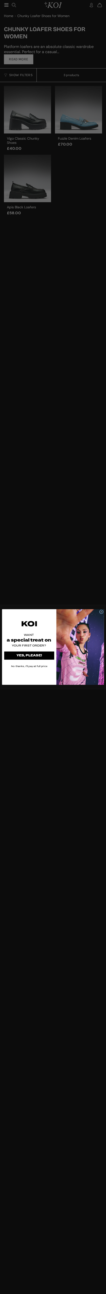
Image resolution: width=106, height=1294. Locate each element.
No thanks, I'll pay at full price (29, 666)
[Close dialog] (101, 611)
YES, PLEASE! (29, 655)
